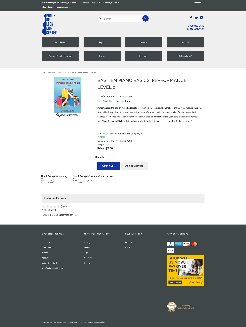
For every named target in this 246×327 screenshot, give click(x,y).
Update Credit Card (49, 263)
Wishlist (45, 253)
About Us (128, 243)
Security (87, 263)
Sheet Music (52, 72)
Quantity (99, 157)
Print (43, 72)
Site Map (128, 248)
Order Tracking (48, 248)
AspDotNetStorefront (98, 322)
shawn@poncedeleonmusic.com (55, 7)
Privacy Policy (89, 258)
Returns (87, 248)
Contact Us (46, 243)
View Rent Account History (52, 268)
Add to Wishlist (134, 165)
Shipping (87, 243)
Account (197, 3)
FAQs (86, 253)
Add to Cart (108, 165)
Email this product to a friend (116, 101)
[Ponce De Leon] (67, 24)
